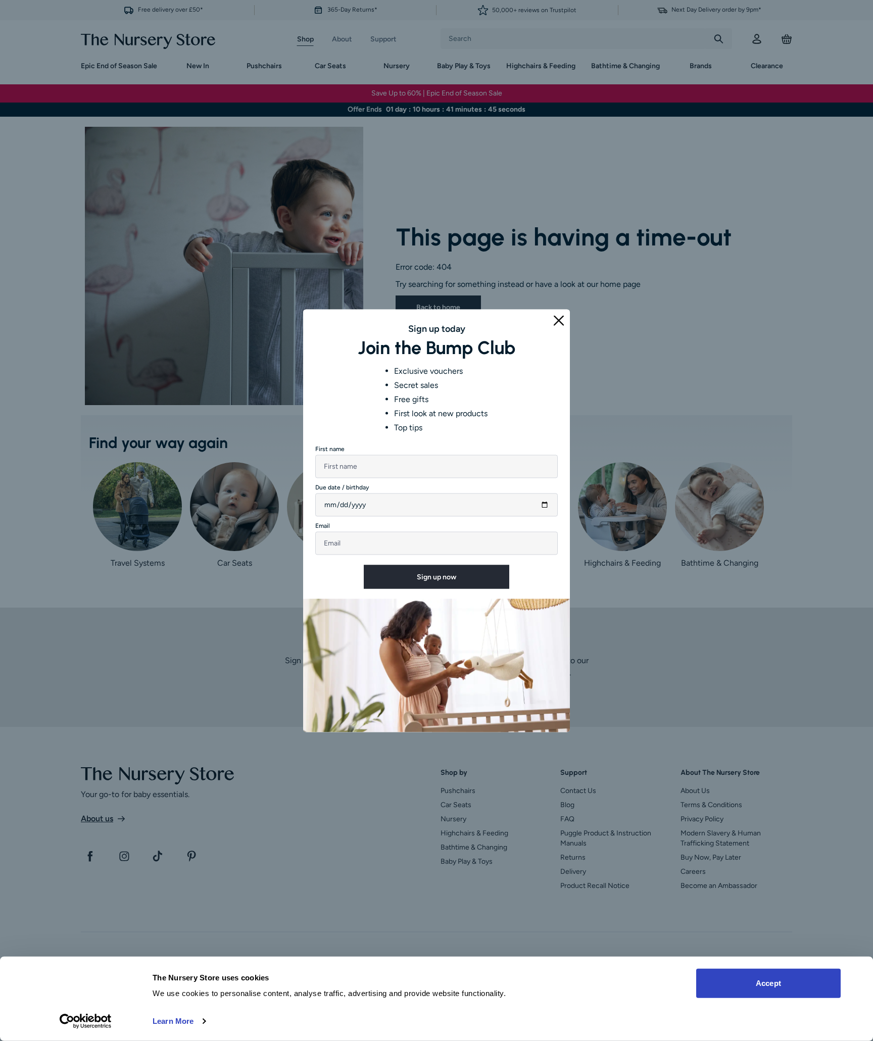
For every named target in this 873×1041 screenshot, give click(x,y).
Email (322, 525)
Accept (768, 983)
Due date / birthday (342, 486)
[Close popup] (559, 320)
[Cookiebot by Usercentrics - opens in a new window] (85, 1021)
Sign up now (436, 576)
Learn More (173, 1021)
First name (330, 448)
